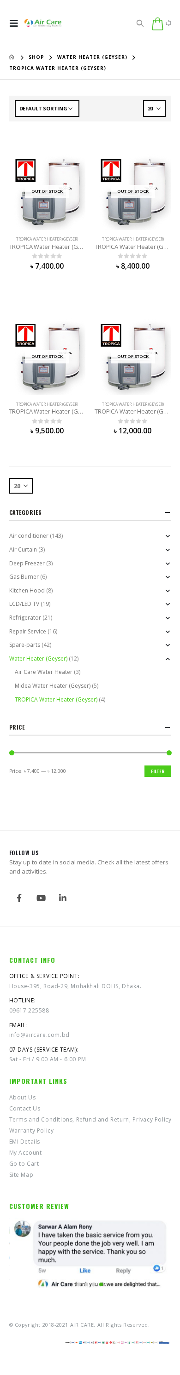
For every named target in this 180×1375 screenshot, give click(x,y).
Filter (158, 771)
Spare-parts (24, 645)
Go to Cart (24, 1164)
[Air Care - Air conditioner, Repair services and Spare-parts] (42, 23)
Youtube (41, 898)
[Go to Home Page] (12, 57)
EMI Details (25, 1141)
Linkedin (63, 898)
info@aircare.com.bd (39, 1035)
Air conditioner (28, 536)
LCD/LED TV (24, 604)
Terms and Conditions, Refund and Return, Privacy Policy (90, 1119)
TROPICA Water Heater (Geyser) (47, 239)
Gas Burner (24, 577)
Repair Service (27, 631)
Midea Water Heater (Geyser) (52, 686)
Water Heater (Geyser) (38, 658)
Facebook (19, 898)
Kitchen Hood (27, 590)
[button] (79, 1284)
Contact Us (25, 1108)
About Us (22, 1097)
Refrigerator (25, 617)
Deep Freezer (27, 563)
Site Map (21, 1175)
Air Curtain (23, 549)
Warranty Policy (31, 1130)
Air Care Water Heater (43, 672)
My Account (25, 1152)
